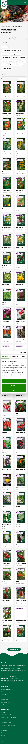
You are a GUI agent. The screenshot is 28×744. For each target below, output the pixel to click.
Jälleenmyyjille (4, 699)
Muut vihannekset (7, 68)
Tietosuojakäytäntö (5, 702)
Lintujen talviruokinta (6, 722)
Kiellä (14, 390)
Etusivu (3, 26)
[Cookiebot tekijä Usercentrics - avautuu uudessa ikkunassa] (20, 352)
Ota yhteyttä (4, 694)
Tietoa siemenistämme (6, 692)
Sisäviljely (3, 735)
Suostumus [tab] (5, 356)
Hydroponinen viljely (6, 727)
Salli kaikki (14, 380)
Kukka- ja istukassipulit (6, 715)
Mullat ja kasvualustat (6, 720)
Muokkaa (13, 385)
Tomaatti (5, 47)
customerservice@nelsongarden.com (15, 680)
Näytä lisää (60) (14, 649)
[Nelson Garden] (4, 4)
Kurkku (15, 57)
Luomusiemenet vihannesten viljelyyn (12, 50)
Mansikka (22, 57)
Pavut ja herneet (15, 54)
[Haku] (21, 2)
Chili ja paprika (6, 57)
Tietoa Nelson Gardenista (7, 689)
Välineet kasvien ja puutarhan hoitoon (9, 717)
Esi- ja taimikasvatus (5, 733)
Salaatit (20, 64)
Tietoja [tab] (23, 356)
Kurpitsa (5, 64)
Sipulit (10, 61)
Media (2, 697)
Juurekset (12, 64)
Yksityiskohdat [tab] (14, 356)
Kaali (4, 61)
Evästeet (3, 704)
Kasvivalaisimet (4, 730)
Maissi (16, 61)
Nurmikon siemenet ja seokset (8, 725)
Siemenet (8, 26)
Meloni (23, 61)
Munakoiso (5, 54)
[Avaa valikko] (25, 2)
